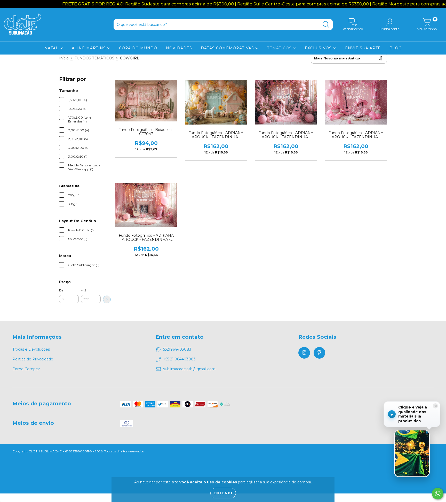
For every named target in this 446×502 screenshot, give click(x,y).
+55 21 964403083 (179, 359)
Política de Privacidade (32, 359)
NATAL (52, 48)
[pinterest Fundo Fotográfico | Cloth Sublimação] (319, 353)
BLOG (395, 48)
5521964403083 (177, 349)
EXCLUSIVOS (319, 48)
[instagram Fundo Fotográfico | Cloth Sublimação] (304, 353)
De (61, 290)
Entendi (223, 493)
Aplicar (107, 299)
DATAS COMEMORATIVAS (228, 48)
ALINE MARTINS (89, 48)
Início (64, 58)
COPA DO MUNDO (138, 48)
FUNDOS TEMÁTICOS (94, 58)
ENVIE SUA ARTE (363, 48)
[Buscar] (326, 25)
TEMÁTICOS (280, 48)
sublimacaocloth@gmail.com (189, 369)
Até (83, 290)
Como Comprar (26, 369)
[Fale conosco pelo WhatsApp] (437, 493)
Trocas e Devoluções (31, 349)
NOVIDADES (179, 48)
